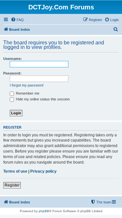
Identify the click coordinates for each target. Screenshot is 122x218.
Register (12, 185)
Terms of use (15, 171)
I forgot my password (26, 85)
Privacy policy (43, 171)
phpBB (44, 211)
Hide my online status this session (42, 99)
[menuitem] (17, 20)
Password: (12, 73)
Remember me (27, 93)
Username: (12, 59)
